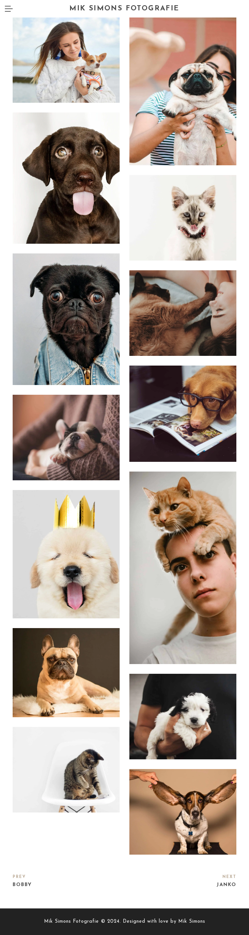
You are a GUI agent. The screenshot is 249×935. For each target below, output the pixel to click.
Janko (226, 884)
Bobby (22, 884)
